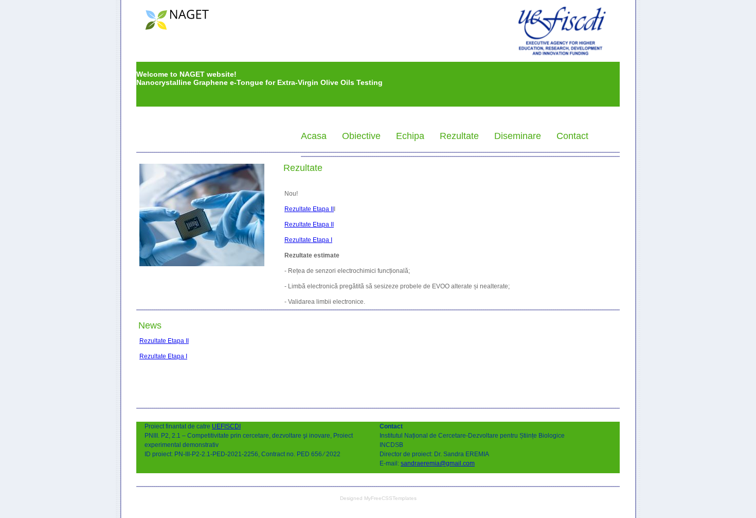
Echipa (410, 136)
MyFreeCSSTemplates (390, 498)
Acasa (314, 136)
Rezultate (459, 136)
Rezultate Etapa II (309, 209)
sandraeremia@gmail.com (438, 463)
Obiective (361, 136)
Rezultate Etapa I (308, 240)
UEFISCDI (226, 426)
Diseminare (517, 136)
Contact (572, 136)
